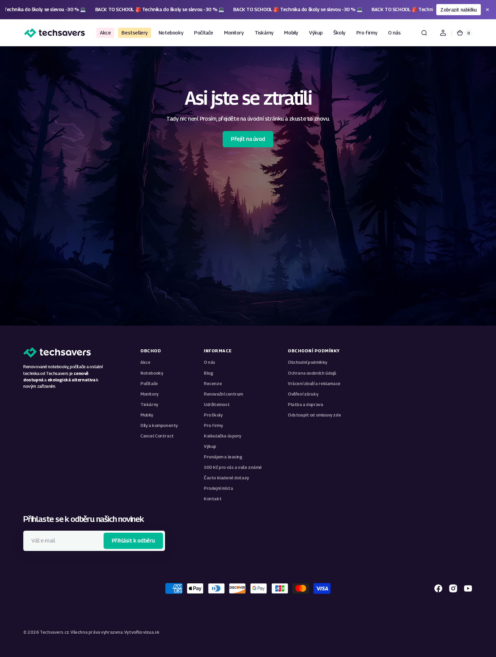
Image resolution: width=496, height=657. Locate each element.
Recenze (213, 383)
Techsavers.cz (54, 632)
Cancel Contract (157, 435)
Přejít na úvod (248, 139)
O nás (209, 362)
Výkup (210, 446)
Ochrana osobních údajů (312, 373)
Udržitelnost (216, 404)
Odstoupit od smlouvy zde (314, 415)
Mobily (146, 415)
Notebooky (151, 373)
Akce (145, 362)
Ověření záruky (303, 394)
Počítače (149, 383)
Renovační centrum (223, 394)
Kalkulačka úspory (222, 435)
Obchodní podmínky (307, 362)
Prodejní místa (218, 488)
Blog (208, 373)
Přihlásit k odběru (133, 540)
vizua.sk (151, 632)
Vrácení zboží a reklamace (314, 383)
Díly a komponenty (159, 425)
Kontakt (212, 498)
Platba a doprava (305, 404)
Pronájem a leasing (223, 456)
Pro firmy (213, 425)
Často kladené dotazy (226, 477)
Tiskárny (149, 404)
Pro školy (213, 415)
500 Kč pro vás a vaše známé (233, 467)
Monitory (149, 394)
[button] (424, 32)
